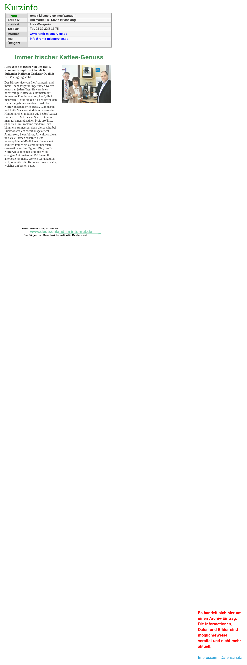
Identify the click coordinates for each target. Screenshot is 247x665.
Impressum (207, 657)
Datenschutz (231, 657)
